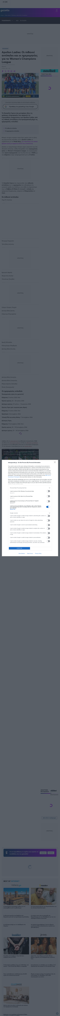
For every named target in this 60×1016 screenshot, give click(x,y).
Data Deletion (22, 553)
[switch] (48, 491)
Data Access (30, 553)
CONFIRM (19, 548)
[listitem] (30, 488)
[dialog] (30, 508)
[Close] (55, 462)
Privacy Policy (38, 553)
